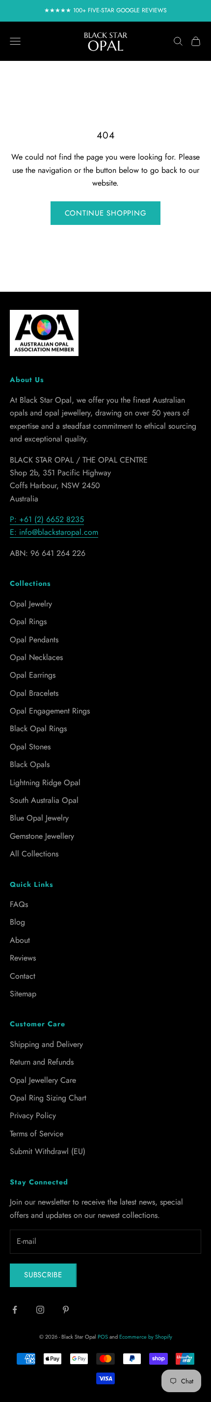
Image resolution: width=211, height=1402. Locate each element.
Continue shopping (106, 213)
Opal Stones (30, 746)
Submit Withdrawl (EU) (47, 1151)
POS (103, 1337)
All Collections (34, 853)
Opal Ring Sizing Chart (48, 1097)
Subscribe (43, 1274)
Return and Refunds (42, 1062)
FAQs (19, 904)
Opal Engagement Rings (50, 710)
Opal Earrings (32, 675)
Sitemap (23, 993)
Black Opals (30, 764)
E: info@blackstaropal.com (54, 532)
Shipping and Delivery (46, 1044)
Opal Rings (28, 621)
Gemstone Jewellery (42, 836)
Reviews (23, 957)
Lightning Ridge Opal (45, 782)
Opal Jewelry (31, 603)
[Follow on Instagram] (40, 1310)
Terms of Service (36, 1133)
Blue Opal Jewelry (39, 818)
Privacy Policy (33, 1115)
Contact (22, 976)
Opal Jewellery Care (43, 1080)
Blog (17, 922)
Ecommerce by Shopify (145, 1337)
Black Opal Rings (38, 728)
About (20, 940)
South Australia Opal (44, 800)
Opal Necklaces (36, 657)
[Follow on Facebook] (15, 1310)
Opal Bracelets (34, 693)
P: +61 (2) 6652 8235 (47, 519)
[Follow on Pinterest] (66, 1310)
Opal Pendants (34, 639)
